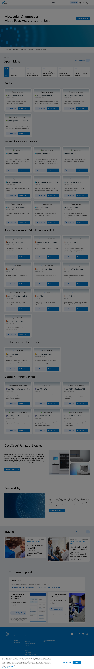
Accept (76, 662)
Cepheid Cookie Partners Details (8, 667)
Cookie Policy (11, 666)
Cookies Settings (67, 662)
